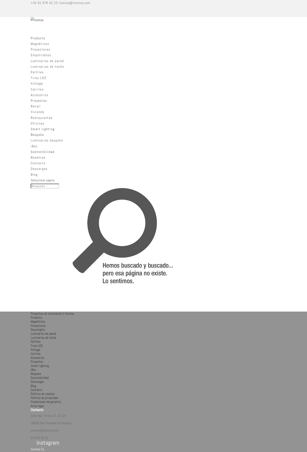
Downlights (38, 329)
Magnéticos (40, 44)
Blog (34, 174)
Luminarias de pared (47, 61)
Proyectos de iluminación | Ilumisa (52, 313)
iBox (34, 146)
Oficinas (37, 123)
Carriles (37, 89)
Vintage (37, 83)
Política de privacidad (44, 398)
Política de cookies (43, 394)
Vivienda (37, 112)
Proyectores (40, 49)
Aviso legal (37, 406)
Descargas (39, 169)
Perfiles (37, 72)
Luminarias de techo (47, 66)
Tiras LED (39, 78)
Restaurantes (42, 118)
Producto (36, 317)
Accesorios (39, 95)
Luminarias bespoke (47, 140)
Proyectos (37, 361)
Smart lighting (40, 366)
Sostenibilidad (40, 378)
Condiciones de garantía (46, 402)
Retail (36, 106)
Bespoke (36, 374)
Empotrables (41, 55)
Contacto (38, 163)
